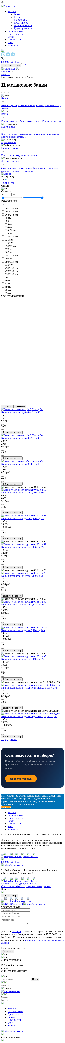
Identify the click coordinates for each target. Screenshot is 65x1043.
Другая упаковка (10, 161)
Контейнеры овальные (13, 136)
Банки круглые (9, 105)
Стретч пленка (9, 168)
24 (5, 183)
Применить (20, 406)
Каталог (5, 74)
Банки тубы (42, 105)
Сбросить (7, 406)
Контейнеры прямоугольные (16, 134)
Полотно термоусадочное (23, 171)
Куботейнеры (8, 142)
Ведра (4, 114)
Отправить (8, 951)
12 (2, 183)
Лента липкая (25, 168)
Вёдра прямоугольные (30, 121)
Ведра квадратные (52, 121)
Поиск (35, 979)
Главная (5, 71)
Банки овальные (26, 105)
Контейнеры (8, 126)
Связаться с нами (11, 65)
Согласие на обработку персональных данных (26, 886)
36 (9, 183)
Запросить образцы (20, 778)
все (12, 183)
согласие (16, 931)
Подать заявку (9, 895)
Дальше (13, 739)
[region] (32, 243)
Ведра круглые (9, 121)
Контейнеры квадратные (46, 134)
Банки (4, 98)
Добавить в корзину (12, 432)
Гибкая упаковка (10, 148)
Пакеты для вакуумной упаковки (19, 155)
